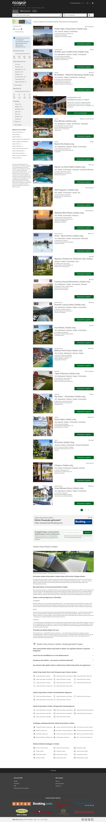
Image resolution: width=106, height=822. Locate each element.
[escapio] (19, 3)
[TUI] (63, 804)
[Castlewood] (63, 812)
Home (13, 7)
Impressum (58, 785)
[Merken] (50, 28)
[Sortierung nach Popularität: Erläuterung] (22, 29)
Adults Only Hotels (21, 7)
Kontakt (16, 781)
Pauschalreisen (26, 11)
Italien (28, 7)
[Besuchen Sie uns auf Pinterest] (89, 819)
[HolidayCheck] (84, 804)
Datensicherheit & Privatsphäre (21, 788)
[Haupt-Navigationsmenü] (93, 3)
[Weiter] (92, 510)
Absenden (87, 532)
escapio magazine (59, 783)
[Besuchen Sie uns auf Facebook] (83, 819)
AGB (15, 785)
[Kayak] (21, 804)
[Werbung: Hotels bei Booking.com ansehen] (83, 521)
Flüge (35, 11)
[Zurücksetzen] (60, 15)
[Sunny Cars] (21, 812)
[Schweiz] (42, 812)
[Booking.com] (42, 804)
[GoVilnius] (84, 812)
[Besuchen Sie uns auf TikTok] (92, 819)
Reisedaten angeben (84, 44)
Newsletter (16, 783)
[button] (39, 28)
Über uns (57, 781)
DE (87, 3)
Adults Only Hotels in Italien (37, 7)
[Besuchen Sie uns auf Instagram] (86, 819)
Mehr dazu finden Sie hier (75, 537)
